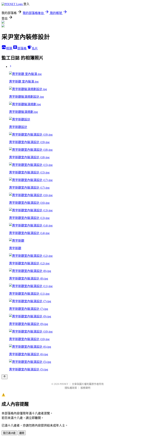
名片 (35, 48)
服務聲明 (85, 387)
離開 (21, 433)
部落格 (22, 48)
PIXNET (64, 384)
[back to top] (5, 376)
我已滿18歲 (9, 433)
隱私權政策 (71, 387)
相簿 (9, 48)
